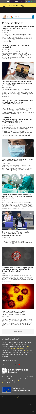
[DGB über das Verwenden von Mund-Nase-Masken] (18, 148)
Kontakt (32, 401)
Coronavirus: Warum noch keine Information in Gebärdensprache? (15, 233)
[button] (2, 2)
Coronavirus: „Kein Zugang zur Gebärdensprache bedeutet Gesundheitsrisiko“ (17, 269)
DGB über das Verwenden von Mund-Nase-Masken (17, 160)
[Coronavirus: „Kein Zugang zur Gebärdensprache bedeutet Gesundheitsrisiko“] (18, 256)
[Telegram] (34, 1)
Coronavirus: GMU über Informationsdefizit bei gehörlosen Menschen (14, 313)
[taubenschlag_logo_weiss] (10, 339)
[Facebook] (29, 1)
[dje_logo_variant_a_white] (15, 370)
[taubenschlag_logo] (18, 5)
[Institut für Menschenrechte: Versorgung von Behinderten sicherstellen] (18, 183)
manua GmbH (23, 397)
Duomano (26, 350)
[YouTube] (19, 364)
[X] (15, 364)
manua (28, 346)
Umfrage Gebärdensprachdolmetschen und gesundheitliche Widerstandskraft (17, 120)
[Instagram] (26, 1)
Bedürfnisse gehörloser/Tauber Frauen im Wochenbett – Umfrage (18, 28)
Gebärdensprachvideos (19, 348)
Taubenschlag (14, 397)
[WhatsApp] (31, 1)
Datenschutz (30, 404)
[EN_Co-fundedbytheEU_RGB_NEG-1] (16, 389)
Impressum (31, 408)
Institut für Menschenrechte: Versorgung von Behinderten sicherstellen (17, 196)
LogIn (32, 412)
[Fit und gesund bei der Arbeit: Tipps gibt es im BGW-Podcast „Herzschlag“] (18, 71)
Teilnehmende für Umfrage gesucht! (15, 46)
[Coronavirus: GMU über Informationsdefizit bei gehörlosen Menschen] (18, 296)
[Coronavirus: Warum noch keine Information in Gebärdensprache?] (18, 220)
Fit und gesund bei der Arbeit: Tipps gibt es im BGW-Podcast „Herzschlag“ (17, 83)
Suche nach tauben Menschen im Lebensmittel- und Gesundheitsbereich (17, 102)
